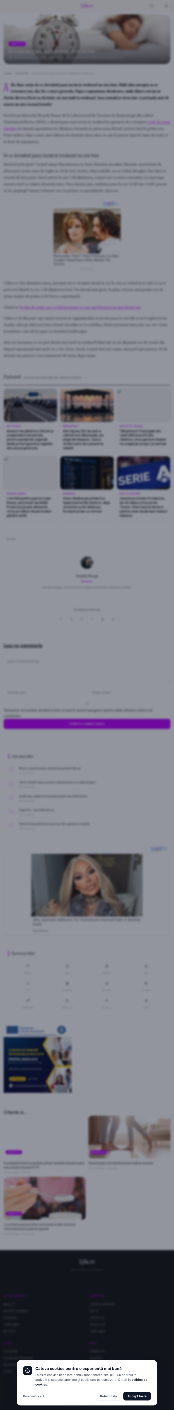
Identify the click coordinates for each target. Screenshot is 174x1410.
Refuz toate (108, 1396)
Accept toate (137, 1396)
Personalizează (33, 1396)
